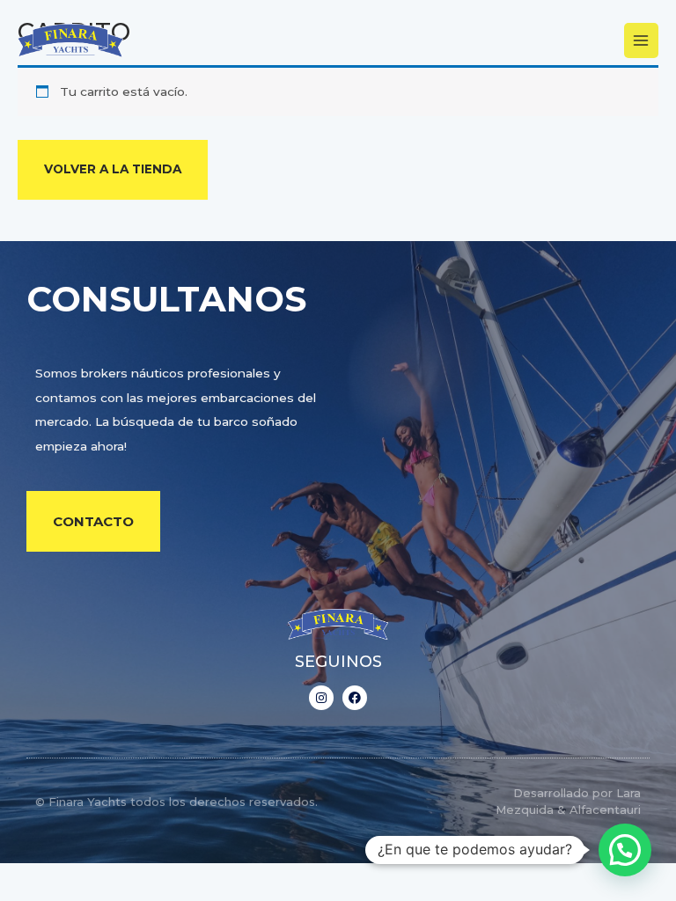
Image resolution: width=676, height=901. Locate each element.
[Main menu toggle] (641, 40)
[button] (625, 850)
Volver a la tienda (112, 169)
